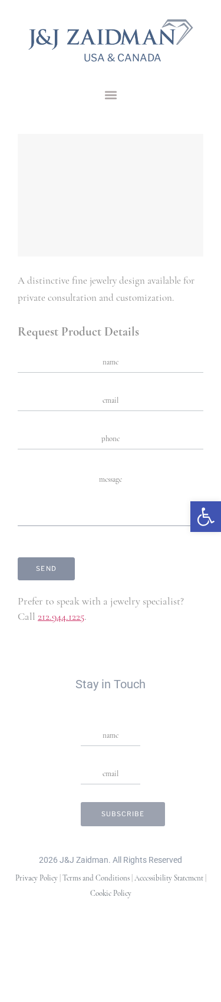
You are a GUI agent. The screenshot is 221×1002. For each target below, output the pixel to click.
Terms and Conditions (96, 878)
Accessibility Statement (168, 878)
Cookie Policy (110, 894)
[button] (110, 94)
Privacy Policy (36, 878)
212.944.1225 (61, 617)
